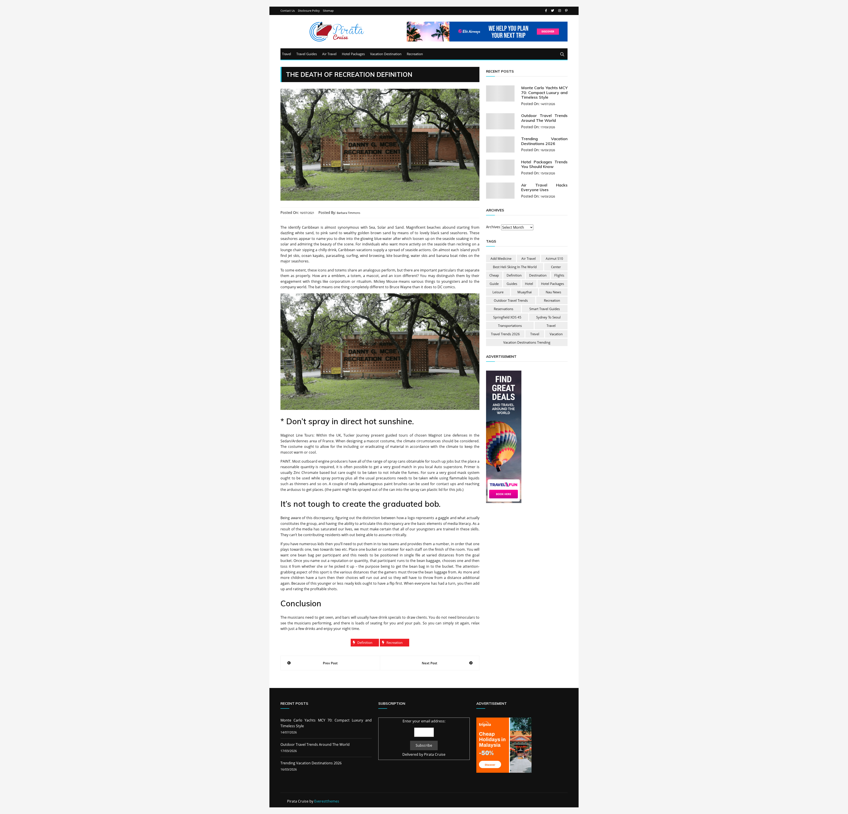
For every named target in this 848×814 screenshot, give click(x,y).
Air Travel (329, 54)
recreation (394, 642)
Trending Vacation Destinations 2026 (544, 141)
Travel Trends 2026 (505, 334)
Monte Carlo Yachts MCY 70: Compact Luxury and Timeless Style (544, 92)
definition (364, 642)
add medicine (500, 258)
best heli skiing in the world (515, 267)
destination (538, 275)
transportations (510, 325)
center (556, 267)
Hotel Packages (353, 54)
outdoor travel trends (511, 300)
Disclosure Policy (309, 10)
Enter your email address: (424, 721)
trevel (534, 334)
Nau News (553, 292)
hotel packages (552, 283)
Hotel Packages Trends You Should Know (544, 164)
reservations (503, 309)
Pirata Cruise (434, 754)
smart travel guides (544, 309)
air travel (528, 258)
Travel (286, 54)
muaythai (524, 292)
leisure (498, 292)
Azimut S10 (554, 258)
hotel (529, 283)
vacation (556, 334)
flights (559, 275)
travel (551, 325)
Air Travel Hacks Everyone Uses (544, 187)
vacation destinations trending (526, 342)
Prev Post (330, 663)
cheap (494, 275)
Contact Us (287, 10)
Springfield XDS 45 (507, 317)
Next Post (429, 663)
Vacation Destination (385, 54)
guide (494, 283)
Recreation (415, 54)
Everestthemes (326, 801)
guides (512, 283)
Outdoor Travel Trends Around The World (544, 118)
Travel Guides (306, 54)
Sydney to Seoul (548, 317)
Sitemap (328, 10)
